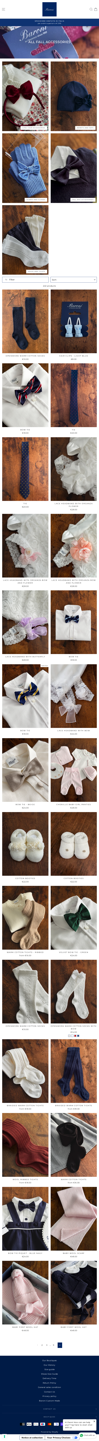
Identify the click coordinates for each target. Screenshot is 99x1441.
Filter (12, 279)
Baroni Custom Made (49, 1401)
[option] (49, 21)
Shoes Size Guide (49, 1374)
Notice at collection (32, 1437)
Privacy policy (49, 1396)
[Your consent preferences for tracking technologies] (4, 1436)
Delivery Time (49, 1378)
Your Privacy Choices (59, 1437)
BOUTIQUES (49, 1417)
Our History (49, 1365)
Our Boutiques (49, 1360)
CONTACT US (49, 1409)
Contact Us (49, 1392)
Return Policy (49, 1383)
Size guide (49, 1369)
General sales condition (49, 1387)
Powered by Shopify (49, 1432)
